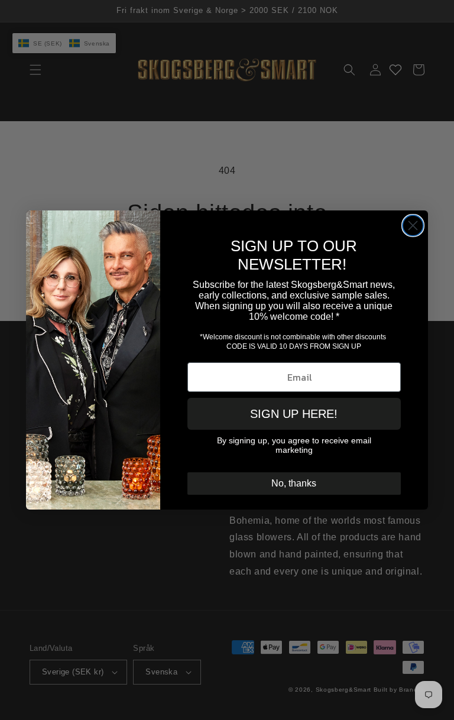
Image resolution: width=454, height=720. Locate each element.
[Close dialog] (413, 225)
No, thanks (293, 483)
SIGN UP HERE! (294, 413)
